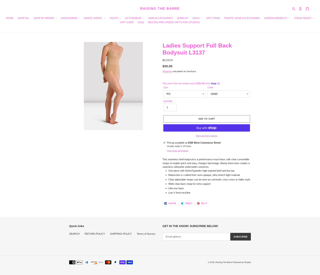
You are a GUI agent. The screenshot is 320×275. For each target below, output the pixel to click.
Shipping (167, 71)
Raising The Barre (160, 8)
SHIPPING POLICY (121, 233)
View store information (177, 151)
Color (210, 87)
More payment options (207, 136)
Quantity (167, 101)
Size (165, 87)
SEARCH (74, 233)
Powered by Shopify (242, 262)
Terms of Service (146, 233)
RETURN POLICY (95, 233)
